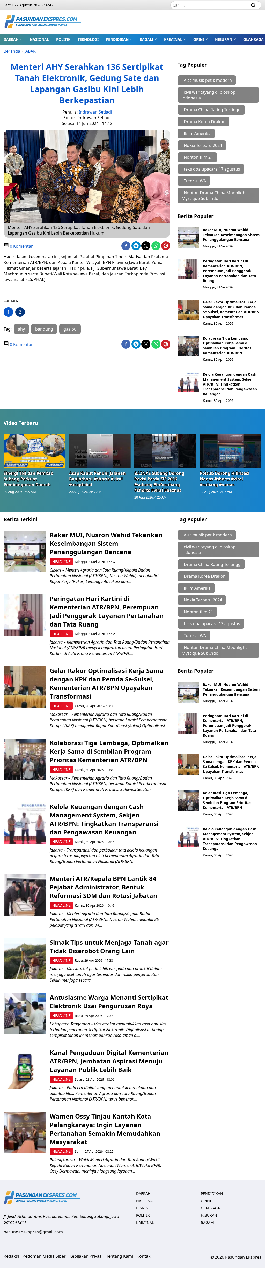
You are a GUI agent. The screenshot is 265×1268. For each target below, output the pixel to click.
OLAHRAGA (253, 39)
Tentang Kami (119, 1256)
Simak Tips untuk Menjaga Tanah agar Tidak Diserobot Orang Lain (109, 946)
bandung (44, 329)
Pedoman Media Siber (44, 1256)
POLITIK (63, 39)
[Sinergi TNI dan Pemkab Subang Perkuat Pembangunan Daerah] (34, 451)
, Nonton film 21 (197, 157)
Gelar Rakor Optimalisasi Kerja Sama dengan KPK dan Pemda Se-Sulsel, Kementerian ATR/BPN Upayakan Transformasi (231, 309)
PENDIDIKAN (117, 39)
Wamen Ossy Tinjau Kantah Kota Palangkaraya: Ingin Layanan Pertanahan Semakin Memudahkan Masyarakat (105, 1129)
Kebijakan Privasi (85, 1256)
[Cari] (253, 5)
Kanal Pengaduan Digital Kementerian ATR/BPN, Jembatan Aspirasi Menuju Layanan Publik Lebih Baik (109, 1061)
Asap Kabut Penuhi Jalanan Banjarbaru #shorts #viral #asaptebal (97, 478)
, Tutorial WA (194, 181)
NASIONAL (39, 39)
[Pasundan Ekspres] (43, 22)
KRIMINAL (173, 39)
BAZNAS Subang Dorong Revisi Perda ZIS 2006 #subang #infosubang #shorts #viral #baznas (159, 481)
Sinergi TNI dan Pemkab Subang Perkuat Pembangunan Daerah (28, 478)
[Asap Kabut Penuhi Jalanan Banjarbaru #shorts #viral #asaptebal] (100, 451)
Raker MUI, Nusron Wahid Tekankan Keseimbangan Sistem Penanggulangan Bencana (231, 234)
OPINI (198, 39)
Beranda (12, 51)
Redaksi (11, 1256)
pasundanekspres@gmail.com (33, 1232)
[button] (13, 39)
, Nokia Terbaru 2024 (202, 145)
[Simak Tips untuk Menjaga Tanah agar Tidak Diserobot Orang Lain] (25, 958)
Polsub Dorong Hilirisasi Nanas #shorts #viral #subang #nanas (224, 478)
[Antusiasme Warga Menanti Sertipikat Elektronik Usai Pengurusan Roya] (25, 1013)
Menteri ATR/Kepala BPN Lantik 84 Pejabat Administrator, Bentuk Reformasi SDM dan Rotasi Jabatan (103, 887)
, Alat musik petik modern (207, 80)
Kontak (144, 1256)
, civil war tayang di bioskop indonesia (208, 95)
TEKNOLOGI (88, 39)
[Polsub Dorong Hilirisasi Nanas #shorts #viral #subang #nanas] (231, 451)
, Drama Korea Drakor (203, 121)
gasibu (70, 329)
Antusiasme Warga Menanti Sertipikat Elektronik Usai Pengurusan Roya (109, 1001)
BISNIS (142, 1208)
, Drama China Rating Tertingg (211, 110)
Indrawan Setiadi (95, 112)
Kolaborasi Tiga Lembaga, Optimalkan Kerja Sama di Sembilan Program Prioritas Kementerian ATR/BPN (227, 345)
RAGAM (146, 39)
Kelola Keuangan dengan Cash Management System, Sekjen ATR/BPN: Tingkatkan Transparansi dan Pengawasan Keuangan (230, 384)
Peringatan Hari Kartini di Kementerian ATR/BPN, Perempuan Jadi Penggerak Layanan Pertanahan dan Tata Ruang (229, 271)
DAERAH (11, 39)
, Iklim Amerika (196, 133)
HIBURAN (223, 39)
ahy (21, 329)
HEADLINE (61, 561)
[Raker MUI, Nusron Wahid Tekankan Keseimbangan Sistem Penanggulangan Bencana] (188, 237)
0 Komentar (21, 246)
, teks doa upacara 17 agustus (211, 169)
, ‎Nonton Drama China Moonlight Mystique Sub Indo (214, 195)
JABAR (30, 51)
